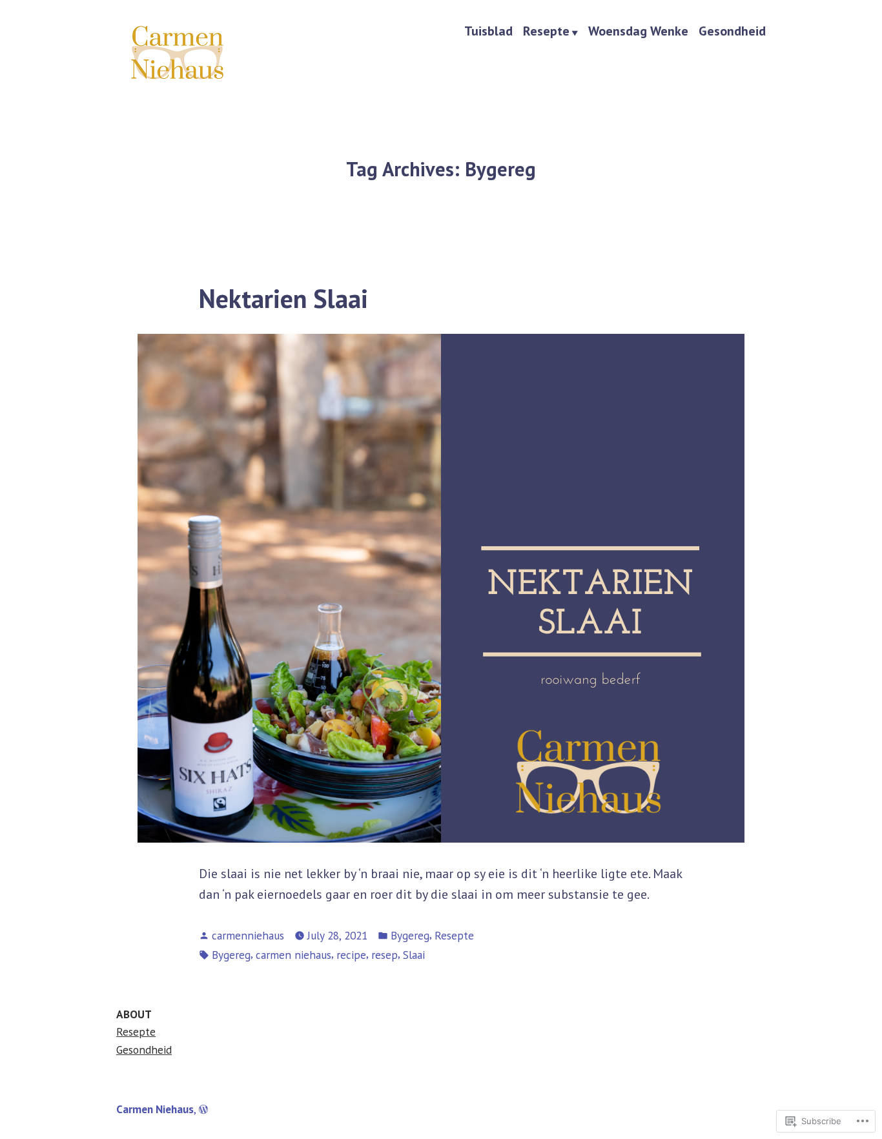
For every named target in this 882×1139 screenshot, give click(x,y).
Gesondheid (732, 31)
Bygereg (410, 935)
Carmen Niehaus (155, 1109)
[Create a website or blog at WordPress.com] (203, 1109)
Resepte (546, 31)
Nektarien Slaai (283, 298)
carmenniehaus (248, 935)
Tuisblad (488, 31)
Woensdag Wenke (638, 31)
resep (384, 954)
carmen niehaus (293, 954)
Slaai (414, 954)
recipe (351, 954)
